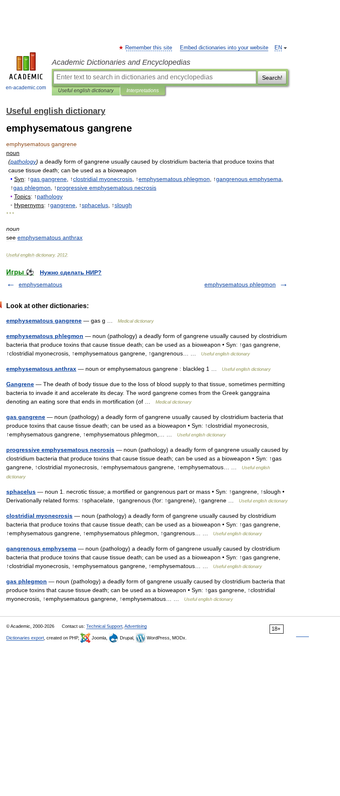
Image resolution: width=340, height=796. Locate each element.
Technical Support (104, 626)
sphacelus (21, 491)
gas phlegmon (26, 581)
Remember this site (149, 48)
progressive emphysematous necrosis (60, 449)
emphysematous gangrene (44, 320)
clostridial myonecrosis (39, 515)
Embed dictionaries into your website (224, 48)
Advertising (135, 626)
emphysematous (40, 284)
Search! (272, 77)
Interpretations (142, 90)
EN (278, 48)
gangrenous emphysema (41, 548)
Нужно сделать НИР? (71, 272)
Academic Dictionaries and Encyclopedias (121, 62)
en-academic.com (26, 88)
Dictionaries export (25, 637)
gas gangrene (25, 417)
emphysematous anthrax (41, 368)
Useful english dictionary (86, 90)
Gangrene (20, 384)
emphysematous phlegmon (240, 284)
